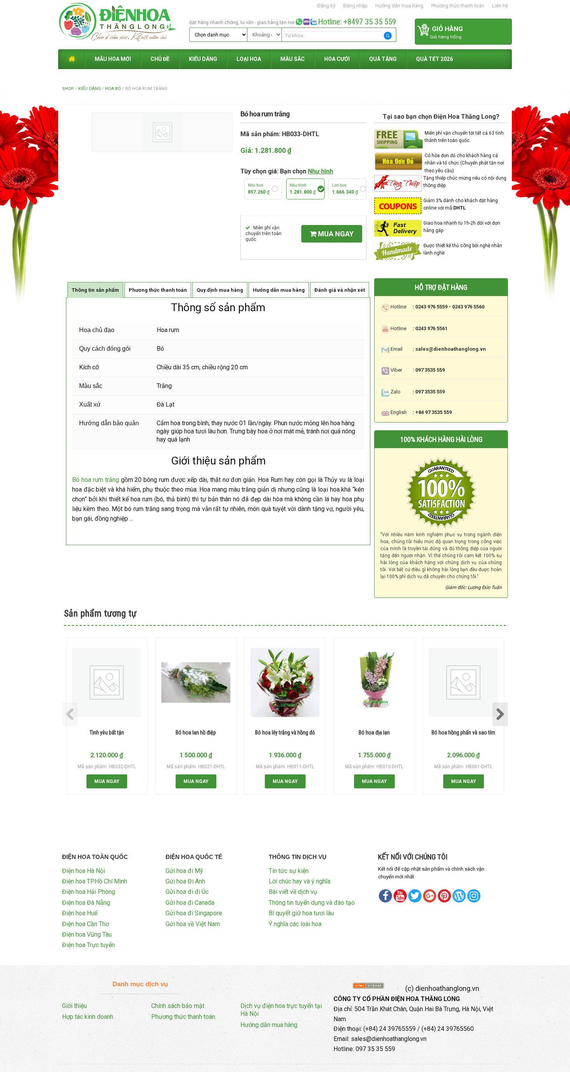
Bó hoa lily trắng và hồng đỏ (285, 732)
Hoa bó (113, 88)
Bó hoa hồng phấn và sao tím (463, 732)
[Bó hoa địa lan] (374, 682)
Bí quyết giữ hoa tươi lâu (301, 913)
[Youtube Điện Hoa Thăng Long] (400, 896)
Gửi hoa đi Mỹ (184, 871)
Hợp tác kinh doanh (87, 1016)
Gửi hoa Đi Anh (185, 881)
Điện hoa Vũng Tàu (87, 934)
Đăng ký (326, 6)
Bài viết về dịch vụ (293, 891)
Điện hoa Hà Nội (83, 871)
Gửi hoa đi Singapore (194, 913)
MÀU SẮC (292, 59)
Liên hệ (500, 6)
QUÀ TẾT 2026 (434, 59)
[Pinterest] (415, 896)
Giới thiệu (74, 1006)
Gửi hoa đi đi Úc (187, 891)
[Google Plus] (430, 896)
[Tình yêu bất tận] (106, 682)
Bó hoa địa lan (374, 732)
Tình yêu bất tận (107, 732)
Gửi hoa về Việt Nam (193, 924)
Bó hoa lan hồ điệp (196, 732)
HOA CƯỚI (337, 59)
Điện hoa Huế (79, 913)
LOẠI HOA (249, 59)
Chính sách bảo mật (177, 1006)
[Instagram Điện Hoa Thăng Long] (474, 896)
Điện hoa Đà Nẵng (86, 902)
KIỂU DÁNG (203, 59)
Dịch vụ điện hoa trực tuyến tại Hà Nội (281, 1010)
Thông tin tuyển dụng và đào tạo (312, 902)
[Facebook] (385, 896)
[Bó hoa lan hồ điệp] (195, 682)
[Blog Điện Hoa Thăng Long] (459, 896)
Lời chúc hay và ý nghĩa (299, 881)
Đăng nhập (355, 6)
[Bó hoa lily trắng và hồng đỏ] (285, 682)
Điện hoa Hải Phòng (88, 891)
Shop (68, 88)
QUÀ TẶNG (383, 59)
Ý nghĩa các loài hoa (295, 924)
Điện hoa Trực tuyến (88, 945)
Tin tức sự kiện (289, 871)
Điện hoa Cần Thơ (85, 924)
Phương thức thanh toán (457, 6)
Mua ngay (335, 234)
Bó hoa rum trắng (95, 479)
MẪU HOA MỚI (113, 59)
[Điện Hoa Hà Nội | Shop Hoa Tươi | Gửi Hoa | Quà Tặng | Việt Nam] (122, 24)
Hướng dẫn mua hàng (399, 6)
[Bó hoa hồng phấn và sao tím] (463, 682)
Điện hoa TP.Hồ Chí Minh (94, 881)
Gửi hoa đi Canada (190, 902)
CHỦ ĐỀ (159, 59)
